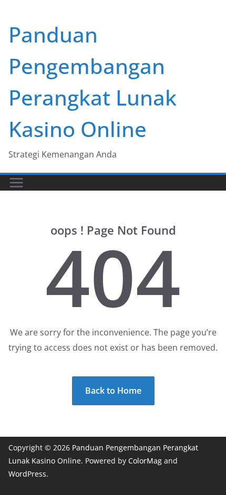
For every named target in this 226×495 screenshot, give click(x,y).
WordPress (27, 474)
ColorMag (145, 461)
